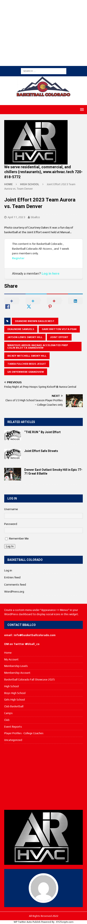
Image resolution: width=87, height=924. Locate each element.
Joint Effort (59, 337)
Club (7, 719)
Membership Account (17, 672)
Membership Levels (16, 666)
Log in (8, 570)
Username (11, 509)
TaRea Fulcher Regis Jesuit (26, 363)
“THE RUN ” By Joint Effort (42, 432)
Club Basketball (13, 706)
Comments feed (15, 584)
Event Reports (13, 726)
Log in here (50, 273)
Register (18, 258)
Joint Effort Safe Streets (41, 451)
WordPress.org (14, 591)
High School (11, 686)
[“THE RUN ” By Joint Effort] (12, 435)
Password (10, 524)
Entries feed (12, 577)
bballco (35, 217)
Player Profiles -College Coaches (24, 733)
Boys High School (15, 693)
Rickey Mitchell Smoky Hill (26, 355)
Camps (8, 713)
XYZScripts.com (64, 922)
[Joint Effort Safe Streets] (12, 454)
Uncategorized (13, 740)
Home (8, 652)
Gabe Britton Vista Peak (59, 329)
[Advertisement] (45, 32)
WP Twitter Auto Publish (27, 922)
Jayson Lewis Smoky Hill (24, 337)
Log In (10, 546)
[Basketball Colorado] (43, 94)
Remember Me (19, 538)
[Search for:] (43, 71)
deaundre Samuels (20, 329)
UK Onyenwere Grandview (25, 371)
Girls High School (14, 699)
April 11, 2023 (16, 217)
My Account (11, 659)
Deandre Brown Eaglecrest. (35, 321)
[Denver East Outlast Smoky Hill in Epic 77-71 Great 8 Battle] (12, 474)
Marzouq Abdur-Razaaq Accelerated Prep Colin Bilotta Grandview (37, 346)
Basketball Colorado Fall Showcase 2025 (29, 679)
